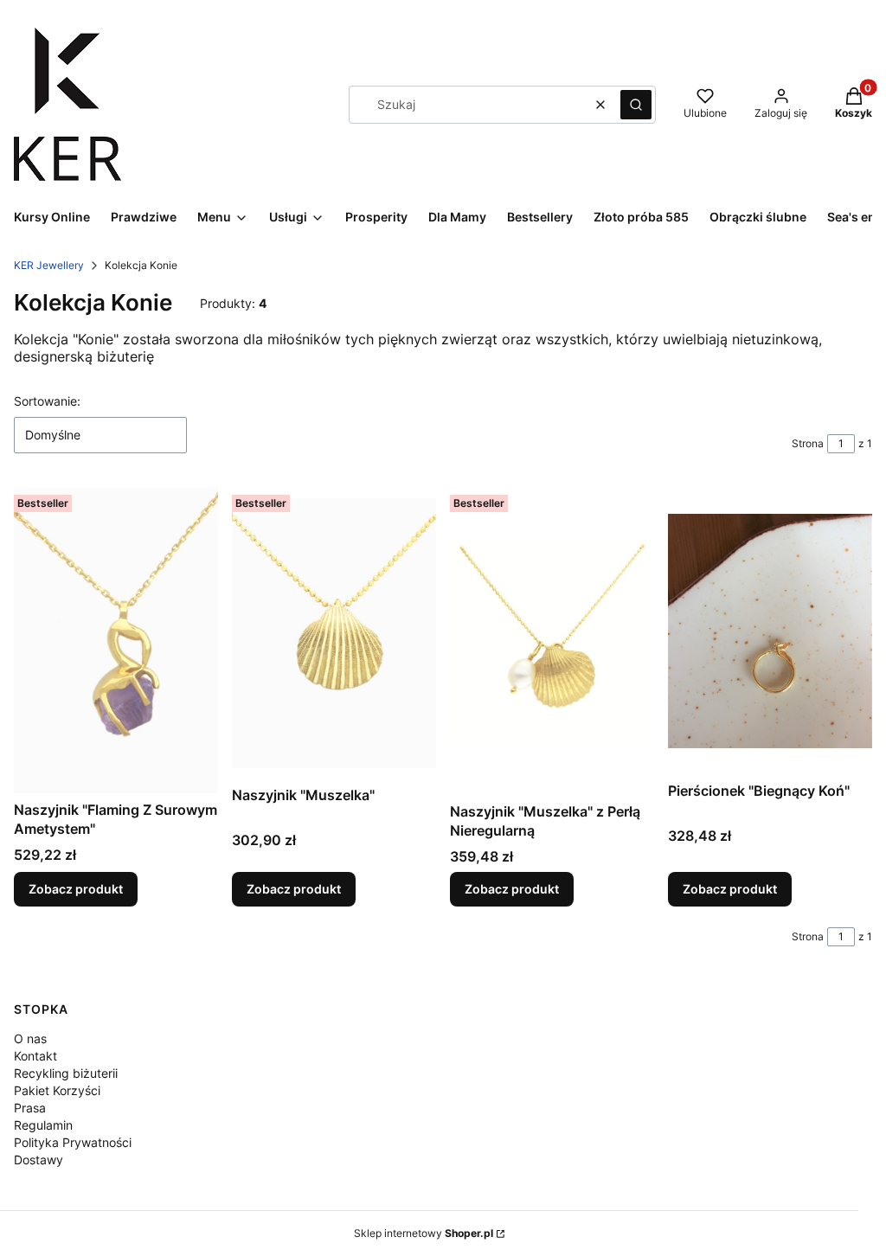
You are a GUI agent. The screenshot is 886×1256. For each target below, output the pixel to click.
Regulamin (43, 1125)
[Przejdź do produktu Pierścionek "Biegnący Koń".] (770, 631)
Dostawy (38, 1159)
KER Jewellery (49, 265)
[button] (636, 104)
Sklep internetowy (423, 1233)
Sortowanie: (47, 401)
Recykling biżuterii (66, 1073)
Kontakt (35, 1055)
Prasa (30, 1107)
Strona (808, 443)
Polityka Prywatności (73, 1142)
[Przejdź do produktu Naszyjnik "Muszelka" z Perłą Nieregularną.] (552, 641)
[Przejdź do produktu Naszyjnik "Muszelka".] (334, 633)
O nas (30, 1038)
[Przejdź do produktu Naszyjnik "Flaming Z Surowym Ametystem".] (116, 640)
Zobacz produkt (76, 888)
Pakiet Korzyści (57, 1090)
